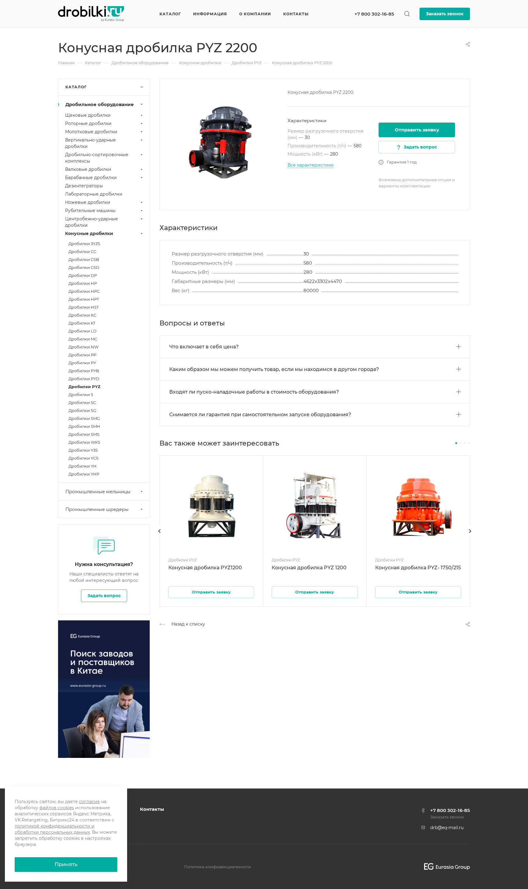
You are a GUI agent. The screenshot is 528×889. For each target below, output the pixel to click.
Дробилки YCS (83, 458)
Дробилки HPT (83, 299)
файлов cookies (56, 807)
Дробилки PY (82, 362)
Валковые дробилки (88, 169)
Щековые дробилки (88, 115)
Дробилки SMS (83, 434)
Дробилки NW (83, 346)
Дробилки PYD (83, 378)
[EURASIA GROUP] (445, 866)
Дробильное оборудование (99, 104)
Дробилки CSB (83, 259)
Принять (66, 864)
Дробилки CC (82, 251)
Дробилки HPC (84, 291)
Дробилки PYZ (84, 386)
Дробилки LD (82, 331)
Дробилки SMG (84, 418)
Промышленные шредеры (97, 509)
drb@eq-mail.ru (447, 827)
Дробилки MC (82, 338)
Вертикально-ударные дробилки (90, 143)
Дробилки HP (82, 283)
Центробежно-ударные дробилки (91, 222)
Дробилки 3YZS (84, 243)
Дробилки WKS (84, 442)
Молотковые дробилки (91, 131)
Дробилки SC (82, 402)
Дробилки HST (83, 307)
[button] (456, 443)
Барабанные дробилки (91, 177)
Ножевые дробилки (87, 202)
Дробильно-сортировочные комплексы (96, 158)
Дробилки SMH (84, 426)
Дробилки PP (82, 354)
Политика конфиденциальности (217, 866)
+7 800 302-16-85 (374, 14)
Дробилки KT (81, 323)
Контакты (152, 809)
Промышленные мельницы (97, 491)
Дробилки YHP (83, 474)
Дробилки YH (82, 466)
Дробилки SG (82, 410)
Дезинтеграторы (84, 186)
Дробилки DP (82, 275)
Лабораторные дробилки (94, 194)
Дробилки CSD (83, 267)
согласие (89, 801)
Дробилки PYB (83, 370)
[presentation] (159, 537)
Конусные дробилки (89, 233)
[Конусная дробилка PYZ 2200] (223, 143)
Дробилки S (80, 394)
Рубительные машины (90, 210)
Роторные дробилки (88, 123)
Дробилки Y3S (83, 450)
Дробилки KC (82, 315)
